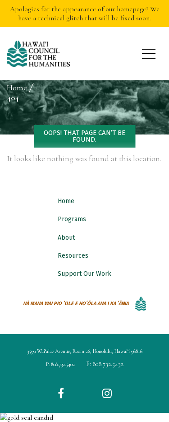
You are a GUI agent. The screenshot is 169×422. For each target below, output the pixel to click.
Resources (73, 256)
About (66, 237)
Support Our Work (84, 274)
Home (66, 201)
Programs (72, 219)
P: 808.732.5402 (60, 364)
